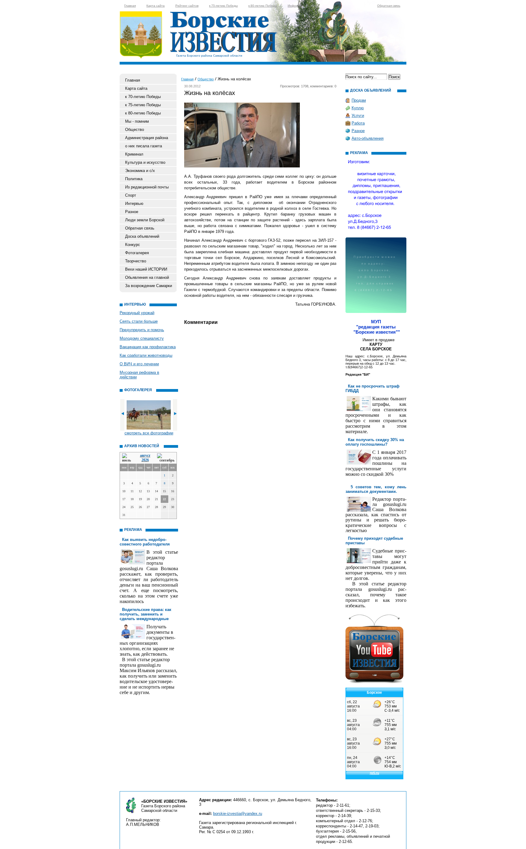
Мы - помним (137, 121)
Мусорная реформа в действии (139, 374)
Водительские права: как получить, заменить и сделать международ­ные (145, 614)
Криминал (134, 154)
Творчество (135, 261)
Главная (130, 5)
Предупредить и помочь (142, 330)
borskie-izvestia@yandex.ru (237, 813)
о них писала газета (143, 146)
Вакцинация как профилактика (148, 347)
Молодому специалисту (142, 338)
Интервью (134, 203)
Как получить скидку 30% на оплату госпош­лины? (374, 442)
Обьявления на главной (147, 277)
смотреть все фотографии (148, 433)
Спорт (130, 195)
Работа (358, 123)
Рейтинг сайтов (186, 5)
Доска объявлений (142, 236)
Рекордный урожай (137, 312)
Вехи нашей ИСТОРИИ (146, 269)
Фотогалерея (137, 253)
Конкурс (132, 244)
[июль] (127, 458)
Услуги (358, 115)
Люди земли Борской (144, 220)
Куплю (358, 108)
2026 (145, 460)
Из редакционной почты (147, 187)
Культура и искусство (145, 162)
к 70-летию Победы (143, 96)
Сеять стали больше (139, 321)
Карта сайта (155, 5)
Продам (359, 100)
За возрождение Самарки (148, 285)
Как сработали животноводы (146, 355)
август (145, 455)
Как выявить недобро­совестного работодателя (145, 541)
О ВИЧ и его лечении (139, 364)
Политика (133, 179)
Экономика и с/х (140, 170)
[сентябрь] (165, 458)
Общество (134, 129)
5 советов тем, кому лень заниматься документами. (375, 489)
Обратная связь (388, 5)
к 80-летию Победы (262, 5)
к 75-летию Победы (223, 5)
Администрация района (146, 137)
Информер (295, 5)
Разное (131, 211)
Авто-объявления (368, 138)
